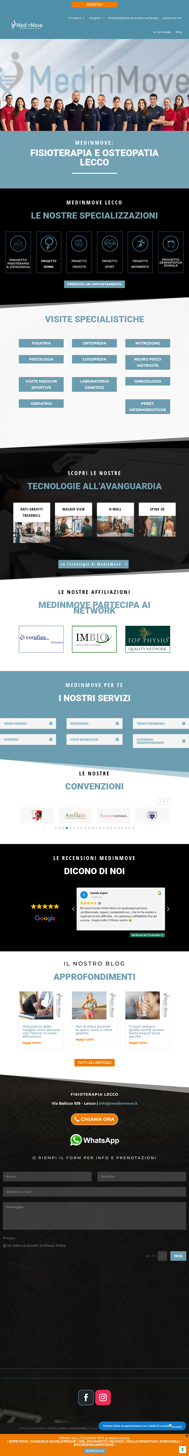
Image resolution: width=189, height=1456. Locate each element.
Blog (178, 32)
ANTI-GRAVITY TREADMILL (31, 512)
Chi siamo (75, 18)
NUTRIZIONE (147, 343)
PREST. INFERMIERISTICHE (147, 406)
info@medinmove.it (118, 1103)
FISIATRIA (41, 343)
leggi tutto (32, 1043)
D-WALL (115, 509)
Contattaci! (94, 4)
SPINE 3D (157, 509)
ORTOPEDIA (94, 343)
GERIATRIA (41, 403)
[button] (167, 801)
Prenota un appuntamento (94, 284)
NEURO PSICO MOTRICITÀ (147, 362)
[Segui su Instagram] (103, 1397)
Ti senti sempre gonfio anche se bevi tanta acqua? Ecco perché (146, 1032)
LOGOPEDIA (94, 359)
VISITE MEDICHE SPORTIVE (41, 384)
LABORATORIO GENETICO (94, 384)
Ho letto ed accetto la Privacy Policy (36, 1245)
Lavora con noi (172, 18)
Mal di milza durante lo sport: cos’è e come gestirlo (94, 1030)
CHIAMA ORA (97, 1119)
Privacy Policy (57, 1428)
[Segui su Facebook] (86, 1397)
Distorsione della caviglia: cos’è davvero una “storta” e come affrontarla (41, 1032)
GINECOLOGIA (147, 381)
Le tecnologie (162, 32)
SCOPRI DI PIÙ (95, 1450)
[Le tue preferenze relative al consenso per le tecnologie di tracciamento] (182, 1449)
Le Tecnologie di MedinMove (91, 564)
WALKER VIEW (73, 509)
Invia (178, 1255)
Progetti (94, 18)
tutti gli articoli (94, 1063)
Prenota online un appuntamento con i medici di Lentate (136, 1425)
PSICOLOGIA (41, 359)
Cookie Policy (78, 1428)
